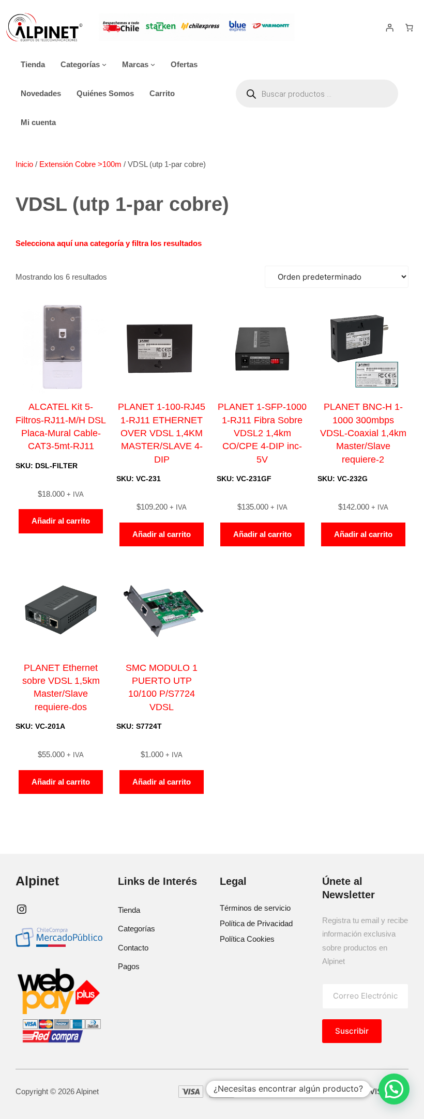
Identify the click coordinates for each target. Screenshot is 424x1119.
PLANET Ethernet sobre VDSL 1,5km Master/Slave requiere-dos (61, 687)
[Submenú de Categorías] (104, 64)
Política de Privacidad (256, 923)
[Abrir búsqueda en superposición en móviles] (317, 93)
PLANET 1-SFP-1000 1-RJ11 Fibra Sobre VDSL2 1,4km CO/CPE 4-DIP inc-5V (262, 433)
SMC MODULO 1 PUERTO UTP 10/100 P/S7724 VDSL (162, 687)
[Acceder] (390, 27)
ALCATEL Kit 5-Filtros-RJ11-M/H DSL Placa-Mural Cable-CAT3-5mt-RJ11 (61, 426)
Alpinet (37, 880)
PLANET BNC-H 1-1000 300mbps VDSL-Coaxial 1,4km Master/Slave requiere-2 (363, 433)
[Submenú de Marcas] (152, 64)
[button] (394, 1089)
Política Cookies (247, 938)
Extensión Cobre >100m (80, 164)
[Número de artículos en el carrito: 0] (409, 27)
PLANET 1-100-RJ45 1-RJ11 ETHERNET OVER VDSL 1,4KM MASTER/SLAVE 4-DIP (161, 433)
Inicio (24, 164)
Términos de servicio (255, 907)
